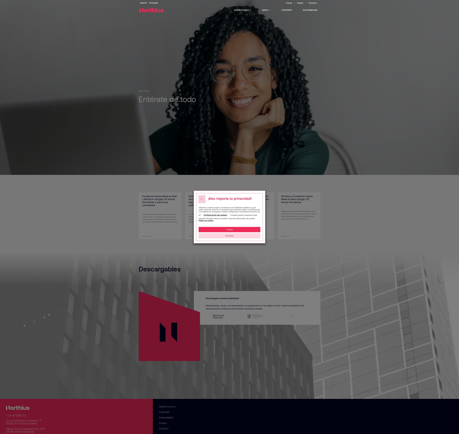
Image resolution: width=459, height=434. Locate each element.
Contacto (312, 3)
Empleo (300, 3)
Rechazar (229, 236)
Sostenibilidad (310, 10)
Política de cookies (206, 220)
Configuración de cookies (215, 215)
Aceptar (229, 230)
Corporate (286, 10)
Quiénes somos (241, 10)
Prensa (289, 3)
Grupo (265, 10)
